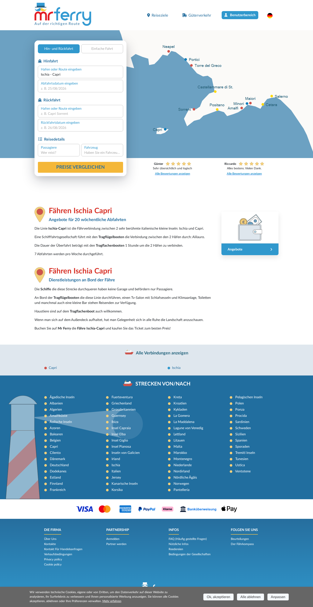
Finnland (56, 483)
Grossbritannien (124, 409)
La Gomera (182, 415)
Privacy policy (53, 559)
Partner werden (116, 544)
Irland (116, 459)
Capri (53, 368)
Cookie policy (53, 564)
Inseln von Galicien (126, 453)
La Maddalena (184, 422)
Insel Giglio (120, 440)
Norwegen (181, 483)
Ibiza (115, 422)
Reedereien (176, 549)
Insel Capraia (121, 428)
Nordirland (182, 471)
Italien (116, 471)
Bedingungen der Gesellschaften (190, 554)
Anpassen (278, 597)
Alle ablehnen (250, 597)
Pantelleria (182, 490)
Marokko (180, 453)
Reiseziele (160, 15)
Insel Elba (119, 434)
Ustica (240, 465)
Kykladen (180, 409)
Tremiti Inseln (245, 453)
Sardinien (242, 422)
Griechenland (122, 403)
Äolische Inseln (61, 422)
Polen (239, 403)
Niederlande (183, 465)
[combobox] (80, 74)
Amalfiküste (58, 415)
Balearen (56, 434)
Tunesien (241, 459)
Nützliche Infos (178, 544)
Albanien (56, 403)
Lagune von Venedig (188, 428)
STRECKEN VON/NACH (162, 384)
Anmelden (112, 539)
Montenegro (183, 459)
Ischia (176, 368)
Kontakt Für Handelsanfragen (63, 549)
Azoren (55, 428)
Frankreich (58, 490)
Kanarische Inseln (125, 483)
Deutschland (59, 465)
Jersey (116, 477)
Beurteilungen (240, 539)
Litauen (179, 440)
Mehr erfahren (111, 601)
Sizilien (240, 434)
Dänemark (57, 459)
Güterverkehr (199, 15)
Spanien (241, 440)
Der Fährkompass (242, 544)
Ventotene (243, 471)
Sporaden (242, 446)
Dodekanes (58, 471)
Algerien (56, 409)
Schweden (243, 428)
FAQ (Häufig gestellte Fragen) (188, 539)
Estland (55, 477)
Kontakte (50, 544)
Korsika (117, 490)
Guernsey (119, 415)
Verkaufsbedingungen (58, 554)
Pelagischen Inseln (249, 397)
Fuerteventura (122, 397)
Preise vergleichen (80, 167)
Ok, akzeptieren (218, 597)
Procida (241, 415)
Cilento (55, 453)
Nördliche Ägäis (185, 477)
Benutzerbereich (242, 15)
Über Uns (50, 539)
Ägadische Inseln (62, 397)
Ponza (239, 409)
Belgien (55, 440)
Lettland (179, 434)
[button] (272, 15)
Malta (178, 446)
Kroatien (180, 403)
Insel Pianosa (121, 446)
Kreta (178, 397)
